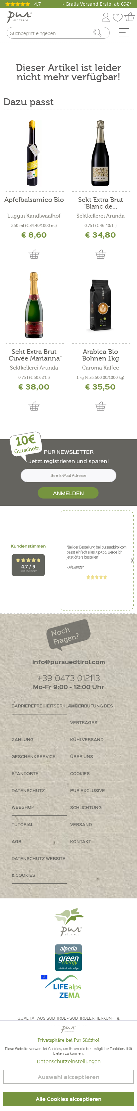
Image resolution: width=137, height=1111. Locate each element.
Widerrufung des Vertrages (91, 714)
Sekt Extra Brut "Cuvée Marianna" (34, 355)
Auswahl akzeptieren (68, 1077)
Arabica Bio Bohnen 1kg (100, 355)
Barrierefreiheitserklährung (39, 705)
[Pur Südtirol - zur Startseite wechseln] (19, 17)
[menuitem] (126, 34)
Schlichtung (86, 807)
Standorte (25, 773)
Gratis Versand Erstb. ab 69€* (99, 4)
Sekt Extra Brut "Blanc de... (100, 203)
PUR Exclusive (87, 790)
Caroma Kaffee (100, 368)
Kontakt (80, 841)
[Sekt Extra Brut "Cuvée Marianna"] (34, 305)
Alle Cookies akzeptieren (68, 1099)
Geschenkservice (34, 756)
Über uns (81, 756)
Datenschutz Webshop (28, 798)
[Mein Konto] (105, 16)
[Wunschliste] (119, 16)
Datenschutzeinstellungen (68, 1061)
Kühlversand (86, 739)
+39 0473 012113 (68, 677)
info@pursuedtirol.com (68, 661)
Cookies (80, 773)
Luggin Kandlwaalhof (34, 216)
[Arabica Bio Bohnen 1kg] (100, 305)
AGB (16, 841)
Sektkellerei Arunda (100, 216)
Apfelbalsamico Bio (34, 200)
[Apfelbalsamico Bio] (34, 153)
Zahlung (23, 739)
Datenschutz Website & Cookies (39, 866)
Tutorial (22, 824)
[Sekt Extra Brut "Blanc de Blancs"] (100, 153)
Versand (81, 824)
